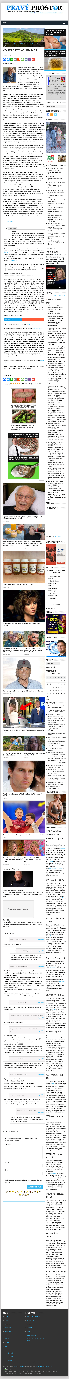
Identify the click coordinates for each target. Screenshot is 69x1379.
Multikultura (8, 1327)
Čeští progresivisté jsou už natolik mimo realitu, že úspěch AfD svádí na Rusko (56, 741)
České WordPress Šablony (44, 1366)
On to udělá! (51, 714)
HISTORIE (10, 1356)
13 (56, 687)
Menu (5, 22)
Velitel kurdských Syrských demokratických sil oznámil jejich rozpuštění (57, 425)
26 (53, 693)
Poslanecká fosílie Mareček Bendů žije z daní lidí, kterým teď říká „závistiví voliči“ (57, 758)
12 (53, 687)
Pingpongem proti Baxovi (14, 890)
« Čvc (47, 699)
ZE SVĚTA (11, 1353)
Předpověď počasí (59, 296)
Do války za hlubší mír (54, 775)
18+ (6, 1346)
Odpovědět (41, 939)
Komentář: (8, 1144)
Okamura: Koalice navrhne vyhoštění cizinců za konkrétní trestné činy (56, 406)
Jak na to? (30, 324)
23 (64, 690)
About (5, 228)
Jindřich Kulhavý (10, 222)
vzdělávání (53, 1173)
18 (50, 690)
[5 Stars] (19, 384)
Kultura (7, 1339)
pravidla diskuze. (37, 328)
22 (61, 690)
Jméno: (7, 1162)
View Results (56, 604)
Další (6, 1350)
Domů (6, 1316)
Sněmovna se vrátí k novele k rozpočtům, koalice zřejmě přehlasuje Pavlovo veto (56, 307)
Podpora (7, 1342)
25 (50, 693)
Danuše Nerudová (55, 581)
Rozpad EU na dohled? (54, 737)
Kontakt (29, 1324)
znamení (52, 967)
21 (58, 690)
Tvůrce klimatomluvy (53, 746)
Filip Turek (53, 583)
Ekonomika (8, 1331)
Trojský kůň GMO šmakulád (55, 729)
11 (50, 687)
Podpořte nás (30, 1320)
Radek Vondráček (55, 576)
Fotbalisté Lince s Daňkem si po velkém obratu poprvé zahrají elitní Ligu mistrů (56, 367)
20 (56, 690)
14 (58, 687)
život (53, 1009)
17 (47, 690)
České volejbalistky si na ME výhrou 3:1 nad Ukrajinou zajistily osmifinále (57, 387)
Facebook (47, 114)
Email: (7, 1170)
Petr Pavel (53, 578)
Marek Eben (53, 595)
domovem (62, 981)
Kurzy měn (58, 536)
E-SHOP (10, 1360)
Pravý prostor (19, 1366)
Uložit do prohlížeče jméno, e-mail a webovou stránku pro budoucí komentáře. (23, 1181)
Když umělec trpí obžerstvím (55, 748)
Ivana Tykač (53, 591)
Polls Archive (51, 608)
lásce (63, 898)
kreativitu (62, 848)
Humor (7, 1335)
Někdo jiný (53, 598)
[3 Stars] (15, 384)
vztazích (50, 861)
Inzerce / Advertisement (33, 1316)
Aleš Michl (53, 593)
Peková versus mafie (53, 241)
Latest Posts (12, 228)
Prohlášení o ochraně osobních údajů (31, 1373)
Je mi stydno (51, 176)
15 (61, 687)
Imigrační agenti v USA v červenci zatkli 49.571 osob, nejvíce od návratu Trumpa (57, 330)
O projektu (29, 1327)
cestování (57, 936)
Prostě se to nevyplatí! (54, 763)
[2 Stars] (13, 384)
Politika (7, 1320)
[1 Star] (11, 384)
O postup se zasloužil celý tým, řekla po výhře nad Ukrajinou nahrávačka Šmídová (56, 348)
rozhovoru (51, 936)
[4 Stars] (17, 384)
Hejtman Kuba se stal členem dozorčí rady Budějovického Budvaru (56, 483)
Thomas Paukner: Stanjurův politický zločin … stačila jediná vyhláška (56, 192)
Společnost (33, 44)
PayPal (6, 252)
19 (53, 690)
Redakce (16, 44)
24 (47, 693)
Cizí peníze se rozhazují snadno (56, 733)
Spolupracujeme (31, 1335)
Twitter (55, 114)
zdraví (54, 874)
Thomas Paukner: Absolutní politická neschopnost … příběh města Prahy (56, 225)
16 (64, 687)
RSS (51, 114)
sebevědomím (58, 868)
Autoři (28, 1331)
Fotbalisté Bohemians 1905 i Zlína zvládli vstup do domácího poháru (56, 464)
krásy (53, 1083)
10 (22, 44)
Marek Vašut (54, 586)
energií (51, 868)
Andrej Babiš (54, 588)
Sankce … (6, 920)
